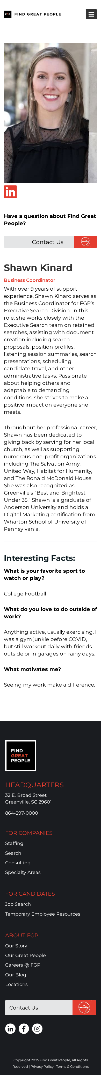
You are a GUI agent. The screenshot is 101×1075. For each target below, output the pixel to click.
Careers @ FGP (22, 965)
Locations (16, 984)
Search (13, 853)
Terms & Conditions (72, 1066)
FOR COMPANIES (29, 833)
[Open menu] (91, 14)
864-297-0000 (21, 813)
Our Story (16, 946)
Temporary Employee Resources (42, 914)
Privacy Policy (42, 1066)
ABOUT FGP (21, 935)
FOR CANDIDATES (30, 893)
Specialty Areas (23, 872)
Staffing (14, 843)
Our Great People (25, 955)
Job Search (18, 904)
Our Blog (15, 975)
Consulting (18, 863)
